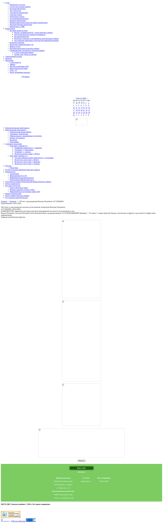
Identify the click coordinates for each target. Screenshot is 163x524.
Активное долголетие (13, 144)
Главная (4, 201)
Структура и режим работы (20, 7)
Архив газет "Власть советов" (25, 54)
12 (79, 108)
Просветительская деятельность (17, 128)
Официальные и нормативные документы (26, 136)
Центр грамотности (12, 184)
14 (84, 108)
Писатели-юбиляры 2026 (19, 66)
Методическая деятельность (15, 130)
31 (74, 115)
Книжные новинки (17, 43)
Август (79, 98)
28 (84, 113)
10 (74, 108)
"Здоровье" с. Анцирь (22, 152)
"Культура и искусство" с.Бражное (27, 162)
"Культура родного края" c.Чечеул (27, 154)
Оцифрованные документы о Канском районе (27, 50)
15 (86, 108)
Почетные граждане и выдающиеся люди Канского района (36, 39)
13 (81, 108)
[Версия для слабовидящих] (81, 121)
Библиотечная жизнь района (20, 132)
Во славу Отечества (12, 186)
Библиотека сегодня (17, 5)
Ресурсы (8, 166)
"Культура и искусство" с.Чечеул (26, 160)
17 (74, 110)
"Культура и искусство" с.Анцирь (27, 164)
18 (77, 110)
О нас (7, 3)
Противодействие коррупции (21, 25)
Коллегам (13, 140)
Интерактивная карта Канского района (24, 48)
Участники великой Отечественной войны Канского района (28, 182)
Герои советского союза (19, 188)
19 (79, 110)
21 (84, 110)
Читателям (9, 60)
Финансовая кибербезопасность (22, 180)
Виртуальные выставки (19, 68)
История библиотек (21, 37)
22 (86, 110)
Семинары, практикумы (19, 134)
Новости (8, 58)
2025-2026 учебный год (18, 156)
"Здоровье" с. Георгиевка (23, 150)
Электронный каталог (13, 56)
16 (89, 108)
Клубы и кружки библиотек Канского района (22, 170)
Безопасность (10, 172)
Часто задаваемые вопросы (20, 72)
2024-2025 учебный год (18, 146)
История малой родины (19, 31)
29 (86, 113)
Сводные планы (16, 15)
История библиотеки (18, 9)
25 (77, 113)
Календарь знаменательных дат (21, 44)
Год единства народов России (16, 198)
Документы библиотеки (19, 13)
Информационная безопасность (22, 178)
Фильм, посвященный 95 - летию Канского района (33, 33)
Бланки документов (17, 138)
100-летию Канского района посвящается (29, 35)
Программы (14, 142)
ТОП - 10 (13, 70)
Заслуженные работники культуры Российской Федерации (36, 41)
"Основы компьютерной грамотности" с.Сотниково (34, 158)
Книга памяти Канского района (17, 196)
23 (89, 110)
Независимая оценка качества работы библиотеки (29, 23)
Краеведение (10, 29)
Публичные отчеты (17, 17)
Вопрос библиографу (13, 194)
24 (74, 113)
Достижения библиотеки (19, 19)
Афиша (12, 64)
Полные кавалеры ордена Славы (22, 190)
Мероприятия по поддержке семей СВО (25, 192)
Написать (81, 461)
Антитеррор (14, 174)
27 (81, 113)
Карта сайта (81, 468)
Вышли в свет (15, 46)
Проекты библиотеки (18, 21)
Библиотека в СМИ (17, 27)
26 (79, 113)
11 (76, 108)
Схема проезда (15, 62)
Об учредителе (15, 11)
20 (81, 110)
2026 (84, 98)
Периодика (14, 168)
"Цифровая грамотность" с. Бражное (28, 148)
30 (89, 113)
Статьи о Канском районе (24, 52)
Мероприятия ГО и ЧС (18, 176)
